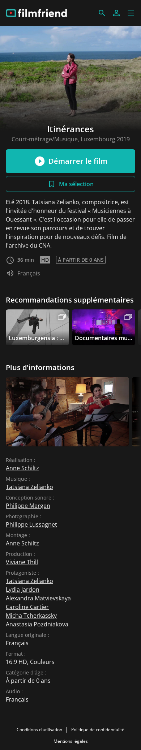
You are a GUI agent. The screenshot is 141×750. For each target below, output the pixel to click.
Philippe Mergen (28, 506)
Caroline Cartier (27, 607)
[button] (131, 13)
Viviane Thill (22, 562)
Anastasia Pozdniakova (37, 624)
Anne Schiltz (22, 468)
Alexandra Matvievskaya (38, 598)
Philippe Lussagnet (31, 524)
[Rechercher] (102, 13)
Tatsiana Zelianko (29, 487)
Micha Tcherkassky (31, 616)
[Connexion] (116, 13)
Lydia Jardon (22, 589)
